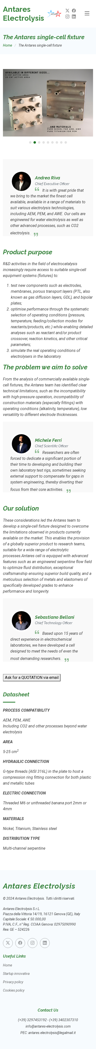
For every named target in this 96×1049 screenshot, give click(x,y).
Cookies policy (13, 990)
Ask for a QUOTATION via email (32, 677)
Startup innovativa (16, 973)
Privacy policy (13, 982)
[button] (30, 142)
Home (7, 45)
